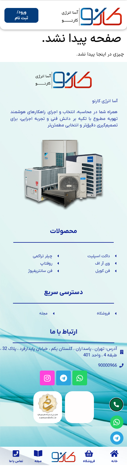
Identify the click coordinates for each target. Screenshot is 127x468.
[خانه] (114, 453)
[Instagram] (47, 378)
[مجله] (38, 453)
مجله (38, 461)
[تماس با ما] (16, 453)
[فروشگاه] (89, 453)
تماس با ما (16, 461)
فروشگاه (89, 461)
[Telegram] (63, 378)
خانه (114, 461)
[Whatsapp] (79, 378)
